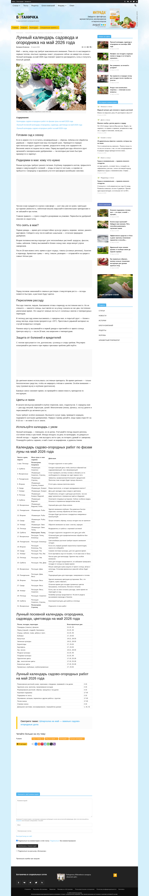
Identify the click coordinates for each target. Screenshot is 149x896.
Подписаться (54, 841)
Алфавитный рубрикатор (109, 340)
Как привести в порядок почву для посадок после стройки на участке (121, 78)
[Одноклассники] (39, 744)
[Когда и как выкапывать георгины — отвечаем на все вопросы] (102, 90)
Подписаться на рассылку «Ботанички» (32, 851)
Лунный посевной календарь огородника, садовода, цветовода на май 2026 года (49, 125)
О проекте (28, 889)
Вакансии (52, 889)
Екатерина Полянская (22, 47)
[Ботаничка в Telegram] (130, 1)
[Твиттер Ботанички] (133, 1)
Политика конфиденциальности (106, 889)
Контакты (121, 889)
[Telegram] (45, 744)
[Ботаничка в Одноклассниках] (125, 1)
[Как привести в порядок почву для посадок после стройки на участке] (102, 79)
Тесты (25, 6)
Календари (34, 27)
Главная (15, 27)
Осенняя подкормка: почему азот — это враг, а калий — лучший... (120, 212)
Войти (13, 1)
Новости (102, 315)
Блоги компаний (48, 6)
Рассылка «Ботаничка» (40, 889)
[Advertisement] (54, 770)
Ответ (72, 6)
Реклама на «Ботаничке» (65, 889)
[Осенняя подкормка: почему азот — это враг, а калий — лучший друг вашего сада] (102, 213)
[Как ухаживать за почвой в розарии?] (102, 68)
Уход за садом (51, 738)
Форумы (61, 6)
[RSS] (136, 1)
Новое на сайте (104, 36)
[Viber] (54, 744)
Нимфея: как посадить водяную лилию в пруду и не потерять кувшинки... (121, 56)
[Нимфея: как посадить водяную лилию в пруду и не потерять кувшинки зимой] (102, 56)
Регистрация (19, 1)
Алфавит (24, 27)
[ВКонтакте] (36, 744)
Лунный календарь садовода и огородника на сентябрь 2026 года (121, 44)
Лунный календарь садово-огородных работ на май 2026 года (42, 128)
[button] (135, 6)
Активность (28, 1)
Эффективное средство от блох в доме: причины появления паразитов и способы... (121, 238)
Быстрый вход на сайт (24, 836)
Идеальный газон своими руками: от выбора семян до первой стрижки (120, 250)
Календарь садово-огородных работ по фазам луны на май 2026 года (45, 121)
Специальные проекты (48, 27)
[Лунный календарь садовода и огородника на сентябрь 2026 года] (102, 45)
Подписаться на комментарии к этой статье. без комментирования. (47, 841)
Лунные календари (77, 738)
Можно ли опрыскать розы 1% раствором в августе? (114, 113)
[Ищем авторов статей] (115, 286)
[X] (51, 744)
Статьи (15, 6)
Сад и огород (38, 738)
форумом (19, 820)
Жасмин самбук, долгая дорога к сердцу (111, 123)
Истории (102, 320)
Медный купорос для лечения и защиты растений (115, 110)
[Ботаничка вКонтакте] (128, 1)
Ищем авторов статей (109, 295)
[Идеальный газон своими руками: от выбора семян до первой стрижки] (102, 250)
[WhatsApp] (48, 744)
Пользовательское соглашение (84, 889)
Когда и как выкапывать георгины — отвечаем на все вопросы (120, 90)
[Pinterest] (42, 744)
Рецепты (35, 6)
